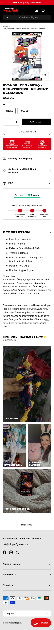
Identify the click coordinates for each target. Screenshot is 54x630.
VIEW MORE (9, 340)
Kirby (45, 308)
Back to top (27, 525)
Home (5, 26)
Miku (34, 308)
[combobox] (27, 17)
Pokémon (26, 308)
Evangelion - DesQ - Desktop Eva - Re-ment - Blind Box (24, 28)
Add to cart (36, 122)
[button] (43, 10)
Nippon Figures (15, 623)
